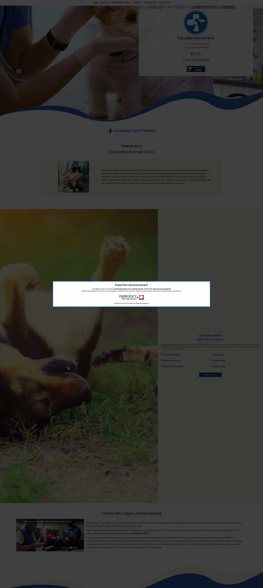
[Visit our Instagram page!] (195, 54)
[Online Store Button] (196, 68)
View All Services (210, 375)
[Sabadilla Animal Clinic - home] (196, 22)
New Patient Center (121, 2)
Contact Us (164, 2)
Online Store (150, 2)
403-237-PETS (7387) (197, 60)
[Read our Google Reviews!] (199, 54)
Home (95, 2)
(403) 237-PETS (141, 533)
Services (137, 2)
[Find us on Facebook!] (192, 54)
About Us (104, 2)
